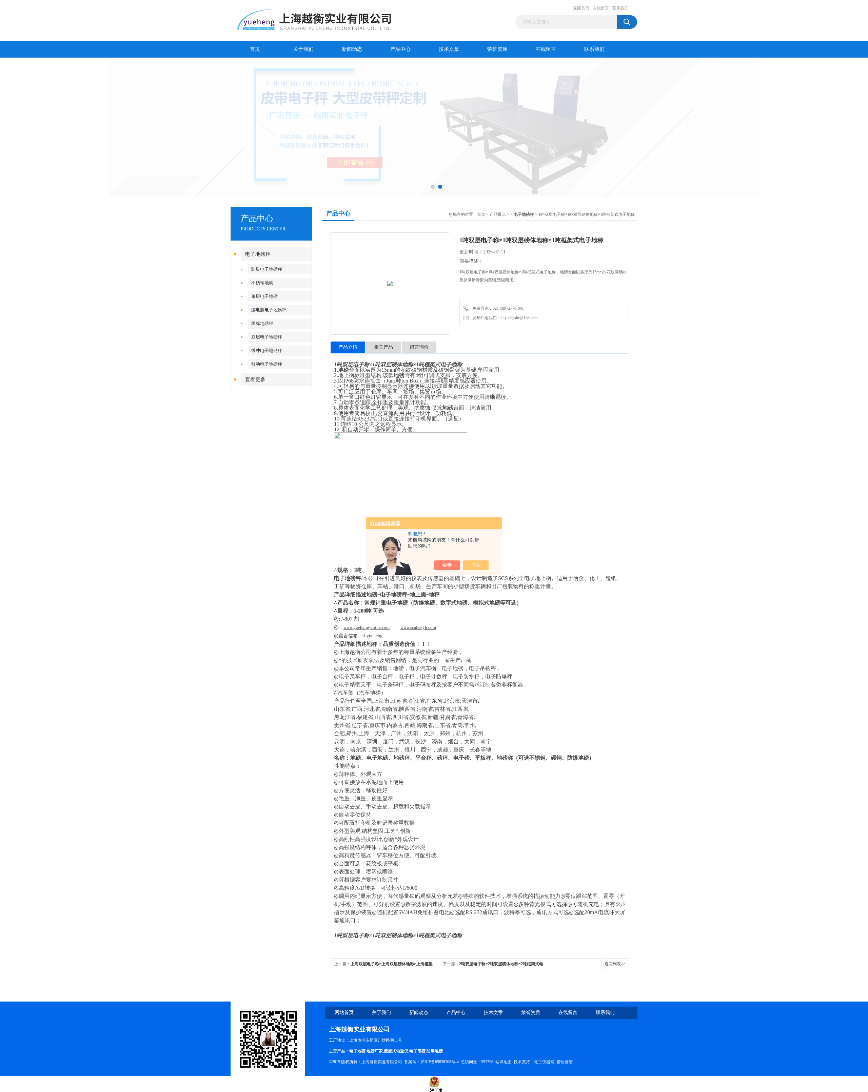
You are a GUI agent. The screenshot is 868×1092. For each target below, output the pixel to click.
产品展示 (498, 214)
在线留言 (601, 8)
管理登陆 (564, 1061)
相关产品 (383, 347)
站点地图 (503, 1061)
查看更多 (255, 379)
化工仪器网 (544, 1061)
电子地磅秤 (258, 254)
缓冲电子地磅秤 (266, 350)
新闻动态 (352, 49)
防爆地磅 (435, 1051)
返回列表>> (615, 964)
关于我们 (303, 49)
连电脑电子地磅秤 (269, 309)
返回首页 (581, 8)
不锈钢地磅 (262, 282)
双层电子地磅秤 (266, 336)
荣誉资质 (497, 49)
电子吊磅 (417, 1051)
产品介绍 (347, 347)
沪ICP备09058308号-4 (439, 1061)
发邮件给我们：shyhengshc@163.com (503, 317)
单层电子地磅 (264, 296)
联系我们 (620, 8)
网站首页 (344, 1012)
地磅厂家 (375, 1051)
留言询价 (419, 347)
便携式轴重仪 (396, 1051)
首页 (255, 49)
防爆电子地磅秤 (266, 269)
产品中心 (400, 49)
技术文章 (449, 49)
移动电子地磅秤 (266, 364)
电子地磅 (357, 1051)
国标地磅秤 (262, 323)
